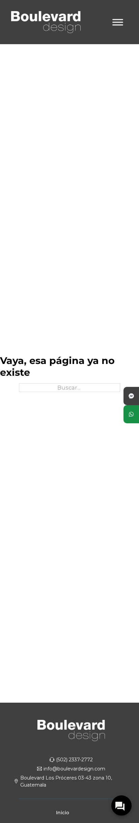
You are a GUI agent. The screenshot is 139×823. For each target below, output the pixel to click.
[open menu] (118, 22)
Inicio (62, 813)
